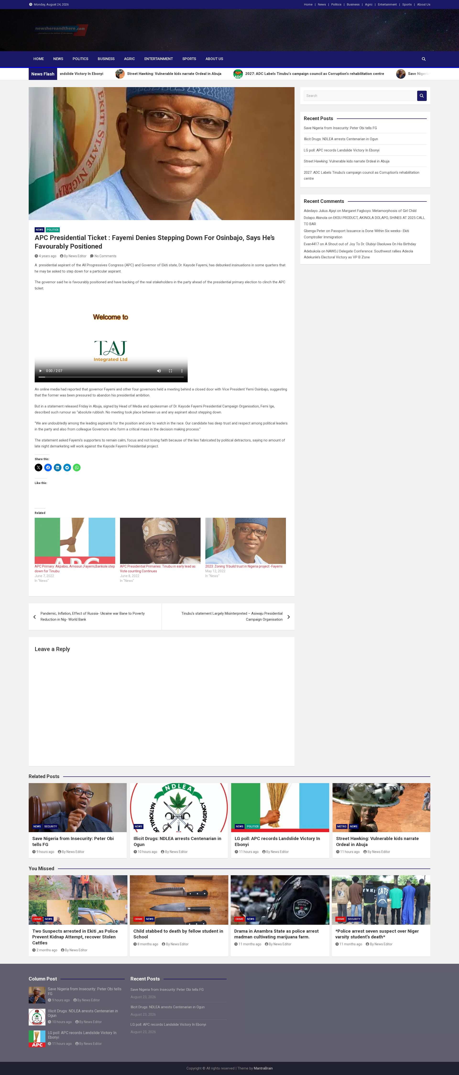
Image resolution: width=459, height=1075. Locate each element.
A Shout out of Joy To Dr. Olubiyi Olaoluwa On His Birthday (370, 244)
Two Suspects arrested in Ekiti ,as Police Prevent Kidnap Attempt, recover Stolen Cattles (75, 937)
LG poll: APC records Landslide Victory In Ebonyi (341, 150)
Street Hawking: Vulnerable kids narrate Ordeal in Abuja (346, 161)
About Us (423, 4)
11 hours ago (249, 852)
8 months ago (147, 944)
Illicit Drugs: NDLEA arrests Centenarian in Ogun (341, 139)
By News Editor (75, 256)
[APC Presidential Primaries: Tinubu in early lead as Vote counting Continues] (160, 541)
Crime (37, 919)
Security (50, 826)
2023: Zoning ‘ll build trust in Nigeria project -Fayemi (244, 566)
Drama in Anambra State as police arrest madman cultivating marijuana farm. (276, 934)
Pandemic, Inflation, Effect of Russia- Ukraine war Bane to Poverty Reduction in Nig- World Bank (93, 616)
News (322, 4)
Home (308, 4)
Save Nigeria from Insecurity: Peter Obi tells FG (340, 128)
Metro (341, 826)
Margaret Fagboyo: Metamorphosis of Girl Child (379, 211)
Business (353, 4)
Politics (336, 4)
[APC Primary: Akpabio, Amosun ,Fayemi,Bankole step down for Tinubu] (75, 541)
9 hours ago (45, 852)
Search (422, 96)
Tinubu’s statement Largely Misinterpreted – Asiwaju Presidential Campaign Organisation (232, 616)
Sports (407, 4)
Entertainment (387, 4)
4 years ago (47, 256)
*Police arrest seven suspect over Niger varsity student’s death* (377, 934)
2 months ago (47, 950)
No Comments (105, 256)
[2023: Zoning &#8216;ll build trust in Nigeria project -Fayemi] (245, 541)
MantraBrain (263, 1068)
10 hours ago (147, 852)
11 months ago (250, 944)
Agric (368, 4)
